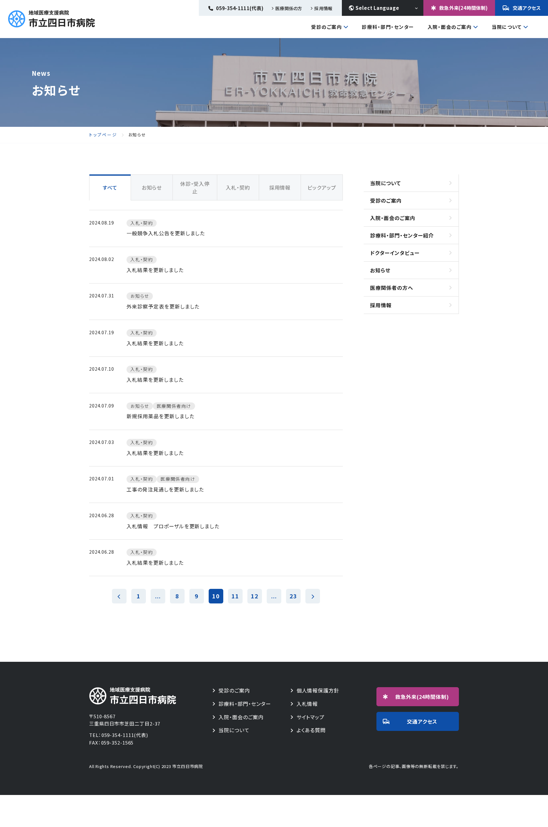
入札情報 (307, 703)
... (158, 596)
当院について (507, 27)
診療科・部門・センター (388, 26)
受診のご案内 (326, 27)
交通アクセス (527, 7)
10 (216, 596)
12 (254, 596)
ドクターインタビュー (395, 253)
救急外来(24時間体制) (463, 7)
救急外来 (422, 696)
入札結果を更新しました (155, 270)
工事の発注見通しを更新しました (165, 489)
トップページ (103, 135)
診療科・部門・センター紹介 (402, 235)
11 (235, 596)
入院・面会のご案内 (449, 27)
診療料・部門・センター (245, 703)
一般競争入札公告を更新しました (166, 233)
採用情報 (323, 8)
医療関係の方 (288, 8)
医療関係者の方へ (391, 287)
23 (293, 596)
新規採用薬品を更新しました (160, 416)
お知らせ (380, 270)
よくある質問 (311, 730)
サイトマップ (311, 717)
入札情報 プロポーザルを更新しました (173, 526)
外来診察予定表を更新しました (163, 306)
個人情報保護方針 (318, 690)
